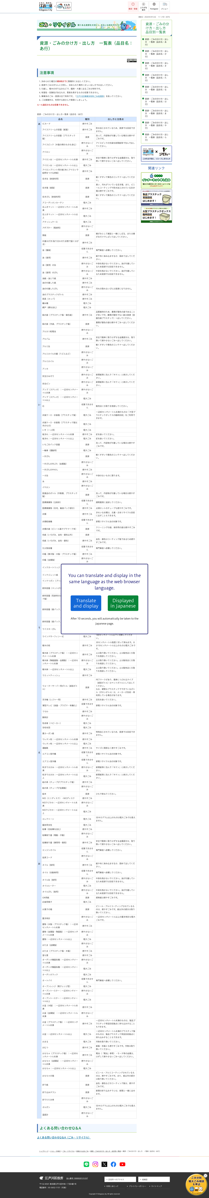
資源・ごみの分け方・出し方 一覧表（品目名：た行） (157, 77)
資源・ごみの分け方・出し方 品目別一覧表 (157, 28)
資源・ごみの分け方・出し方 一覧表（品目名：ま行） (157, 113)
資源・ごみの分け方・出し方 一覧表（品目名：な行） (157, 89)
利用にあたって (112, 1186)
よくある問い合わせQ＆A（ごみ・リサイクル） (64, 1137)
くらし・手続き (55, 1151)
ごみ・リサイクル (68, 1151)
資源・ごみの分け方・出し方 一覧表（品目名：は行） (157, 101)
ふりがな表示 (143, 9)
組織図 (144, 1179)
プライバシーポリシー (137, 1186)
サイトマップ (156, 1186)
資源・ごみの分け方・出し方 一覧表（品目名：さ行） (157, 65)
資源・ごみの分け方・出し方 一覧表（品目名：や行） (157, 125)
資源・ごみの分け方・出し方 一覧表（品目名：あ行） (157, 42)
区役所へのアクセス (116, 1179)
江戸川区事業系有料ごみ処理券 (90, 96)
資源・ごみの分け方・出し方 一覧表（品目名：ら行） (157, 137)
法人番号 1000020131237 (77, 1178)
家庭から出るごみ (82, 1151)
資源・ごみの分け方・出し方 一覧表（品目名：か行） (157, 54)
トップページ (43, 1151)
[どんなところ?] (63, 6)
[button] (154, 7)
